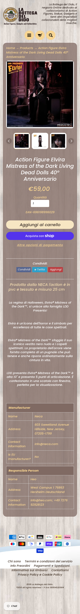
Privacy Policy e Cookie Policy (40, 575)
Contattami (60, 570)
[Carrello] (40, 35)
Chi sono (14, 561)
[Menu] (29, 35)
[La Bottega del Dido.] (21, 15)
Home (10, 48)
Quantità (40, 197)
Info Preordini (20, 566)
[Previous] (9, 141)
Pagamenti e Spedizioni (52, 566)
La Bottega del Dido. (42, 584)
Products (26, 48)
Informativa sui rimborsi (29, 570)
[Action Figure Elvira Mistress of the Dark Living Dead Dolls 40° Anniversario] (22, 141)
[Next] (71, 141)
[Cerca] (50, 35)
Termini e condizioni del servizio (48, 561)
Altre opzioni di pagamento (40, 245)
